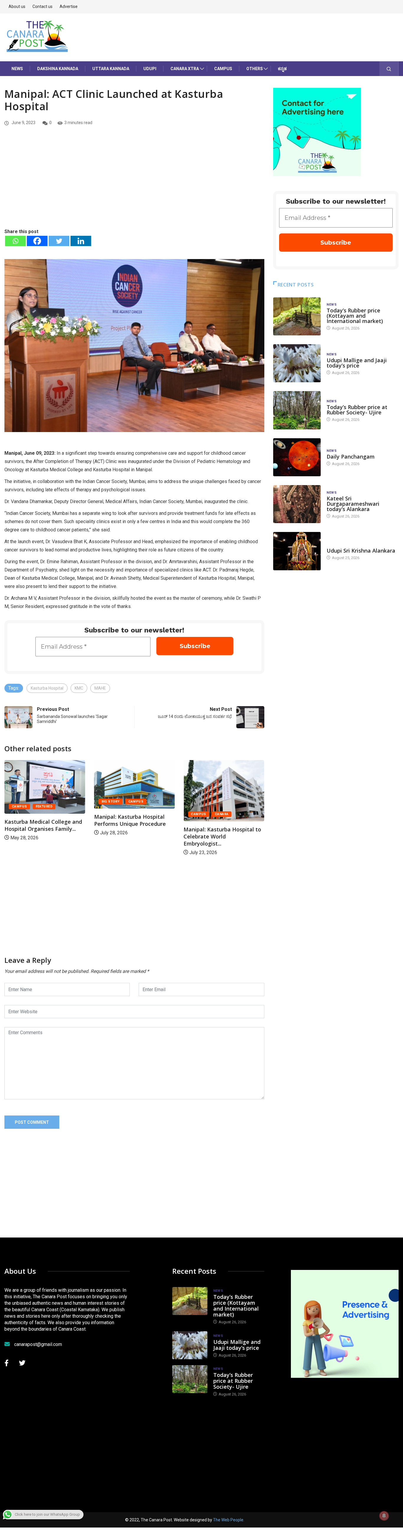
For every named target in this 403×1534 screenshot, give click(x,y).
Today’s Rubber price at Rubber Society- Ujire (357, 409)
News (17, 68)
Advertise (69, 6)
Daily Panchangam (351, 456)
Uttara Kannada (110, 68)
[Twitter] (59, 241)
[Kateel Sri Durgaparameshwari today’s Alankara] (297, 504)
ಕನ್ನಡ (282, 68)
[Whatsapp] (15, 241)
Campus (223, 68)
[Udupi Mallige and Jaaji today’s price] (297, 363)
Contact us (42, 6)
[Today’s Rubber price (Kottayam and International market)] (297, 316)
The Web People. (228, 1519)
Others (254, 68)
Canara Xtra (185, 68)
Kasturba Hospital (47, 688)
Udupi (149, 68)
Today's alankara (343, 545)
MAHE (100, 688)
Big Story (21, 801)
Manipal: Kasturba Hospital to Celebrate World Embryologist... (133, 836)
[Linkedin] (81, 241)
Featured (223, 806)
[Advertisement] (134, 183)
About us (17, 6)
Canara (132, 814)
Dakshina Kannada (57, 68)
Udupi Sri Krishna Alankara (361, 550)
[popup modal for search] (389, 68)
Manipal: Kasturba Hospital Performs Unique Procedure (40, 820)
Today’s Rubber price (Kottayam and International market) (355, 315)
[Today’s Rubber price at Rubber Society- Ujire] (297, 410)
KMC (79, 688)
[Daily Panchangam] (297, 457)
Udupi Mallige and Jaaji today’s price (357, 363)
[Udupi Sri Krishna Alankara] (297, 551)
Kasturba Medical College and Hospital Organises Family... (222, 825)
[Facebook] (37, 241)
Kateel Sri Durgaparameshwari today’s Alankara (353, 504)
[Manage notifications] (384, 1515)
